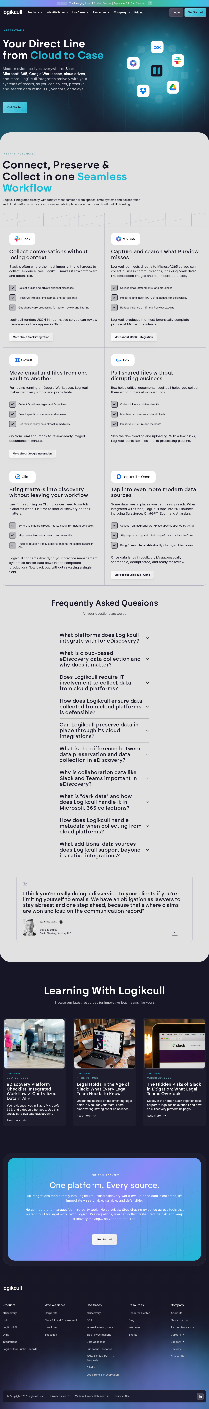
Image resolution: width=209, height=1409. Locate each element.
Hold (5, 1320)
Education (51, 1334)
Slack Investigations (99, 1334)
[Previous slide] (175, 932)
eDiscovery (10, 1313)
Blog (132, 1320)
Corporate (51, 1313)
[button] (35, 12)
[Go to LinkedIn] (200, 1396)
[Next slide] (182, 932)
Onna (6, 1334)
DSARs (91, 1367)
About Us (176, 1313)
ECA (89, 1320)
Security (176, 1349)
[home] (12, 12)
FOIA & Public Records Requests (100, 1358)
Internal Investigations (100, 1327)
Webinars (134, 1327)
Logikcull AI (10, 1327)
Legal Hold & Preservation (103, 1374)
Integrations (10, 1341)
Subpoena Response (99, 1349)
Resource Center (139, 1313)
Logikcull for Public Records (20, 1349)
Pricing (138, 12)
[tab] (104, 638)
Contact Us (177, 1356)
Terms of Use (122, 1396)
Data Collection (96, 1341)
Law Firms (51, 1327)
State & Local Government (61, 1320)
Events (133, 1334)
